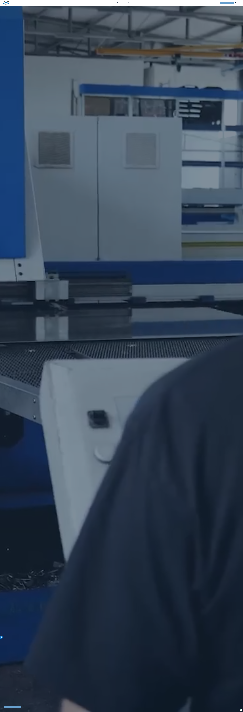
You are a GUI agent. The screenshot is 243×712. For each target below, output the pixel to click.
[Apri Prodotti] (118, 3)
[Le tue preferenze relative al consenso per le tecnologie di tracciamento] (241, 710)
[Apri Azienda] (111, 3)
